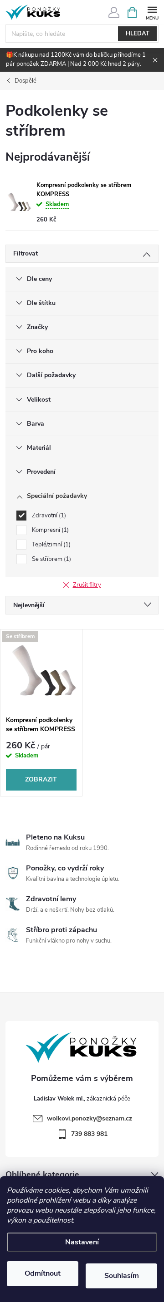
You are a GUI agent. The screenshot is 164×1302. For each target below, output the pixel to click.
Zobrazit (41, 779)
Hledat (137, 33)
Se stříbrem (50, 559)
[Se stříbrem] (41, 670)
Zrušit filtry (87, 585)
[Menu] (152, 12)
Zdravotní (48, 515)
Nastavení (82, 1242)
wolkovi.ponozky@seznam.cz (89, 1118)
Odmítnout (43, 1273)
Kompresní (49, 530)
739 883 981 (89, 1134)
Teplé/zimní (50, 544)
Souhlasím (121, 1276)
